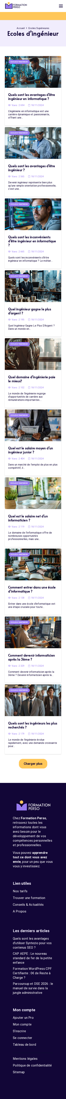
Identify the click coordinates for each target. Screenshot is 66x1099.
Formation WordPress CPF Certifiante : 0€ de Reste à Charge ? (32, 973)
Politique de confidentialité (32, 1065)
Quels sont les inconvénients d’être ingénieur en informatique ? (32, 241)
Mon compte (22, 1024)
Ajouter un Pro (23, 1018)
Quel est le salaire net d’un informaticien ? (28, 518)
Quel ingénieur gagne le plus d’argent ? (29, 311)
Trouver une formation (29, 898)
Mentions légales (25, 1059)
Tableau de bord (24, 1044)
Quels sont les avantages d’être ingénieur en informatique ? (31, 96)
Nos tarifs (20, 891)
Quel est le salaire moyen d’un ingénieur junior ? (30, 450)
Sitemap (19, 1072)
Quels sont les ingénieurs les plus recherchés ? (32, 725)
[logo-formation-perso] (16, 6)
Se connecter (22, 1038)
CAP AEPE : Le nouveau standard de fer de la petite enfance (32, 958)
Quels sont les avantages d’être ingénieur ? (31, 168)
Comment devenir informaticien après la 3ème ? (31, 657)
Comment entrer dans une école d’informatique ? (32, 589)
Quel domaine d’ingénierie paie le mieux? (31, 379)
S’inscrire (19, 1031)
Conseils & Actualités (28, 905)
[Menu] (60, 6)
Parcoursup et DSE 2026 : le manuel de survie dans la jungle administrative (33, 988)
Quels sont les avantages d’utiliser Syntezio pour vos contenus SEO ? (32, 943)
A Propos (19, 911)
